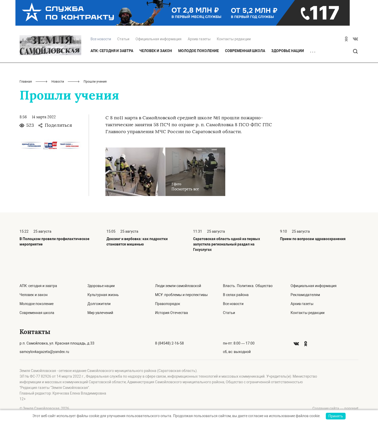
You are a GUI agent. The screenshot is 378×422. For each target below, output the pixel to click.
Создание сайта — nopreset (335, 408)
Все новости (233, 304)
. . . (312, 51)
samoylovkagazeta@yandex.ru (44, 352)
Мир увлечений (100, 313)
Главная (26, 81)
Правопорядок (167, 304)
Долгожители (99, 304)
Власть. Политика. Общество (248, 286)
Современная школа (245, 51)
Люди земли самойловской (178, 286)
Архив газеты (199, 39)
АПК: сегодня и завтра (112, 51)
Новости (57, 81)
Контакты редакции (234, 39)
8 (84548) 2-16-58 (169, 343)
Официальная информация (159, 39)
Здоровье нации (287, 51)
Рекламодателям (305, 295)
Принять (335, 416)
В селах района (236, 295)
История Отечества (171, 313)
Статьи (123, 39)
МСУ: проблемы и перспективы (181, 295)
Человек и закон (155, 51)
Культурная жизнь (103, 295)
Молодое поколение (198, 51)
